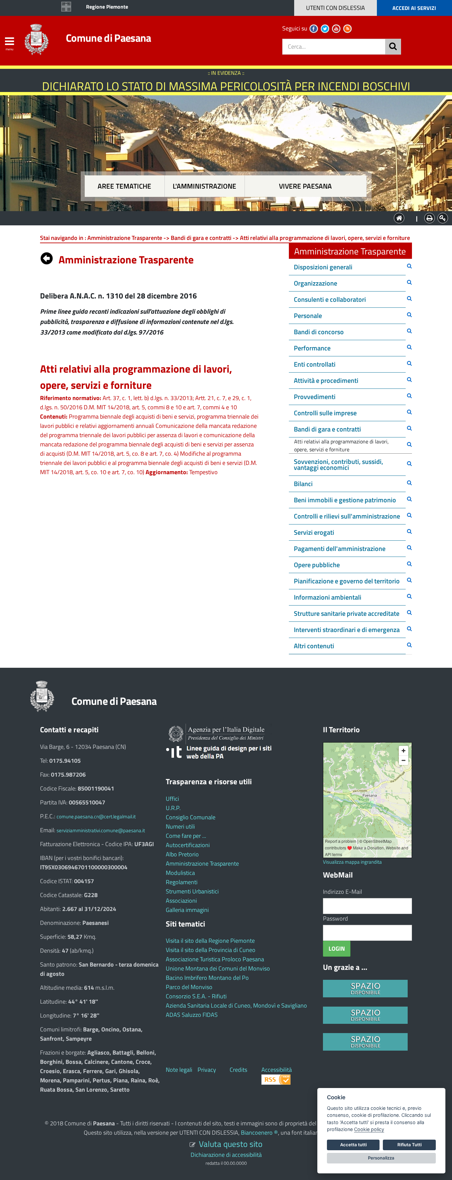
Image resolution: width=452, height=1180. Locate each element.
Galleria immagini (187, 909)
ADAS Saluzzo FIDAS (192, 1014)
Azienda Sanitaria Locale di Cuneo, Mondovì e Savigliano (236, 1005)
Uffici (172, 798)
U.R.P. (173, 807)
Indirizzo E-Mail (342, 891)
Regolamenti (182, 882)
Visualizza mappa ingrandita (352, 862)
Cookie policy (369, 1129)
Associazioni (181, 900)
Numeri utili (180, 826)
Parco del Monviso (189, 986)
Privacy (207, 1069)
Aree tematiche (124, 186)
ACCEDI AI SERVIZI (414, 8)
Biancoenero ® (259, 1132)
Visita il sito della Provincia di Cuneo (210, 949)
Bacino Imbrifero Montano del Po (207, 977)
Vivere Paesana (305, 186)
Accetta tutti (353, 1144)
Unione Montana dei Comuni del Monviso (218, 968)
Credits (238, 1069)
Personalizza (381, 1157)
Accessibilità (276, 1069)
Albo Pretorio (182, 854)
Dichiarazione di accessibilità (226, 1154)
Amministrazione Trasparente (202, 863)
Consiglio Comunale (190, 817)
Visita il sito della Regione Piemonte (210, 940)
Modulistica (180, 872)
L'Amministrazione (221, 217)
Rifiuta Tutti (409, 1144)
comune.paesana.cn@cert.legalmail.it (96, 816)
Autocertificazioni (188, 844)
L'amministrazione (204, 186)
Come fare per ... (186, 835)
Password (335, 918)
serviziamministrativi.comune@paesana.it (101, 830)
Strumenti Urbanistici (192, 891)
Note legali (179, 1069)
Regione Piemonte (107, 7)
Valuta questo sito (230, 1143)
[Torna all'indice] (46, 257)
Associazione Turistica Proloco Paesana (215, 959)
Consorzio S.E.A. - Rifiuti (196, 996)
